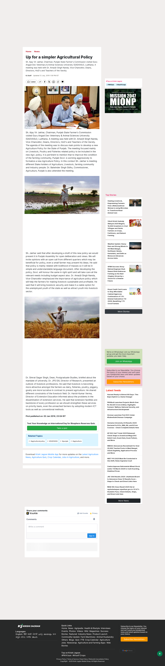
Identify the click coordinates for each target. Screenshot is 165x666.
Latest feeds (113, 390)
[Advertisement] (62, 233)
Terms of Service (73, 659)
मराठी (30, 634)
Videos (80, 631)
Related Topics (35, 436)
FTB (82, 640)
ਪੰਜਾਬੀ (35, 634)
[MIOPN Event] (123, 101)
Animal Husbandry (105, 637)
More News (123, 500)
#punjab (65, 441)
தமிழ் (41, 634)
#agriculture (77, 441)
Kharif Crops (121, 85)
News (70, 628)
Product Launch (100, 634)
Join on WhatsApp (123, 361)
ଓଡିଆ (23, 637)
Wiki (86, 631)
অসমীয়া (28, 637)
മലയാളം (48, 634)
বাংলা (54, 634)
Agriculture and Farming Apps (91, 642)
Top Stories (110, 195)
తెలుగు (34, 637)
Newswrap (72, 642)
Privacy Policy (61, 659)
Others (65, 640)
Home (64, 628)
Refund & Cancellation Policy (99, 659)
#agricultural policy (37, 441)
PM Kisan (111, 85)
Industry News (85, 634)
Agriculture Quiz (39, 457)
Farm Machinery (88, 637)
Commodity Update (71, 637)
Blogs (71, 640)
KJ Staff (29, 75)
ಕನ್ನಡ (18, 637)
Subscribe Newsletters (123, 381)
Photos (72, 631)
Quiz (77, 640)
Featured (73, 634)
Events (65, 631)
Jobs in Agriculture (70, 457)
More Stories (123, 311)
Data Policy (84, 659)
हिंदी (25, 634)
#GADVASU (53, 441)
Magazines (94, 631)
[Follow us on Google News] (127, 650)
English (19, 634)
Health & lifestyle (92, 628)
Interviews (105, 628)
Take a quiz (62, 428)
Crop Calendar (54, 457)
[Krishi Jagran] (28, 626)
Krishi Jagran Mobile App (47, 454)
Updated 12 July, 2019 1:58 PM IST (46, 75)
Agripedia (78, 628)
